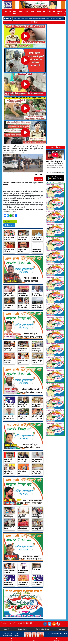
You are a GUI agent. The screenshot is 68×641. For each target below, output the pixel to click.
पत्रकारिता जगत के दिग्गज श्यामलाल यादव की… (23, 529)
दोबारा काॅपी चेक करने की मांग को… (37, 472)
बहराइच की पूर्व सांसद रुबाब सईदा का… (8, 461)
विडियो (49, 11)
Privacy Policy (22, 629)
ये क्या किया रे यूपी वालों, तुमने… (22, 405)
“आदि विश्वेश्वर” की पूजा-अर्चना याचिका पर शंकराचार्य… (23, 584)
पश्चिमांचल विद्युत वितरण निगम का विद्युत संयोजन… (36, 251)
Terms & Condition (42, 629)
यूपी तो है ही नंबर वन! (22, 472)
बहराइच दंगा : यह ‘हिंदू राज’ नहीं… (22, 306)
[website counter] (34, 635)
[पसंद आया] (36, 174)
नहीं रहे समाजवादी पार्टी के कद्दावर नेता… (37, 461)
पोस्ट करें (65, 13)
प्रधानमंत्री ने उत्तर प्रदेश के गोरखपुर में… (37, 584)
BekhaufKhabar (61, 633)
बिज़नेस (32, 11)
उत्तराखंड (21, 11)
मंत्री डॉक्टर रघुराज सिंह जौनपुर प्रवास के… (37, 529)
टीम (54, 11)
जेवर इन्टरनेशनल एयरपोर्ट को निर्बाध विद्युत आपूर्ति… (37, 307)
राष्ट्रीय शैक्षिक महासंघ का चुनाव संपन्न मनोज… (22, 295)
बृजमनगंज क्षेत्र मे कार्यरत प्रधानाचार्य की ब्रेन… (9, 418)
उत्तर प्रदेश (14, 13)
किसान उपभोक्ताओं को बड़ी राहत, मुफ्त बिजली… (9, 406)
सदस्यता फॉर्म (59, 13)
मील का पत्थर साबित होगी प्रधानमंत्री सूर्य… (8, 363)
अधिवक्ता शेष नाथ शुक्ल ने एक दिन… (23, 571)
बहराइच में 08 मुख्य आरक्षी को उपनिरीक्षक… (37, 363)
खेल (44, 11)
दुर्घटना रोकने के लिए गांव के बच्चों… (9, 516)
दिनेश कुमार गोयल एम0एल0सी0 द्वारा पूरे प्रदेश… (37, 240)
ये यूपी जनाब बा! (36, 569)
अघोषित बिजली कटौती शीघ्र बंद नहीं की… (36, 351)
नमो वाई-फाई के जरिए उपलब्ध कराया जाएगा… (9, 584)
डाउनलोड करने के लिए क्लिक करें (54, 172)
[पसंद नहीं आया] (41, 174)
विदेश (6, 11)
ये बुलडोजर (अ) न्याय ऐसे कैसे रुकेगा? (8, 351)
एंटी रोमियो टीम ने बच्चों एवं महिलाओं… (37, 516)
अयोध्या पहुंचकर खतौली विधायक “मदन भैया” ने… (36, 406)
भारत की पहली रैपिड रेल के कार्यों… (9, 571)
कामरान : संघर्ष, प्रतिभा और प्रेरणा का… (9, 295)
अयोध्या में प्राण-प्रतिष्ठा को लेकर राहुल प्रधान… (8, 473)
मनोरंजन (39, 11)
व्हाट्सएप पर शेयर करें (10, 222)
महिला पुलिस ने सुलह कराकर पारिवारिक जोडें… (22, 517)
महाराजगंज (11, 153)
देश (10, 11)
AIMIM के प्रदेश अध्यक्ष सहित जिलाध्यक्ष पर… (9, 240)
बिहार (27, 11)
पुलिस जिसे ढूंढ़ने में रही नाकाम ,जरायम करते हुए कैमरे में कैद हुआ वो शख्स (55, 163)
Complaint (38, 179)
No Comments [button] (9, 225)
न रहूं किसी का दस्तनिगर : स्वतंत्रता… (22, 251)
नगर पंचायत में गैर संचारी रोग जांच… (23, 239)
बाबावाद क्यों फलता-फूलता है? (23, 362)
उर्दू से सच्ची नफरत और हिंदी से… (9, 251)
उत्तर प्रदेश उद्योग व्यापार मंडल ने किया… (22, 351)
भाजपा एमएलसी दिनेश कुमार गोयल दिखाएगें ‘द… (37, 295)
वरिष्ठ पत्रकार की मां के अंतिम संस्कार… (22, 418)
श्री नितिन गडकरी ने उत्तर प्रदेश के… (37, 417)
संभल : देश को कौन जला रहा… (9, 306)
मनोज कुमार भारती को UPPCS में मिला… (23, 461)
